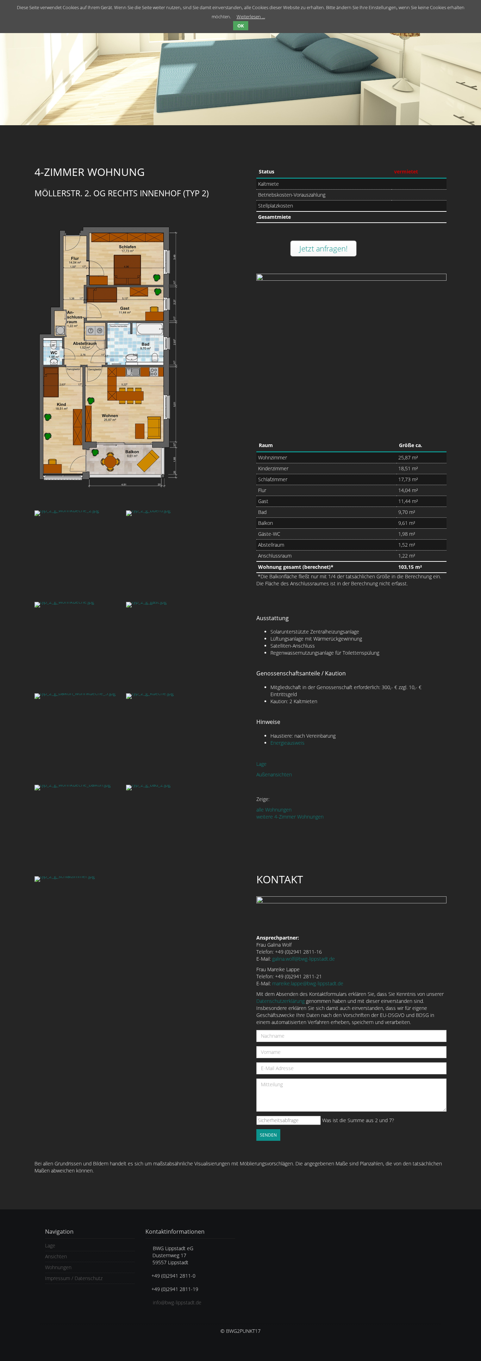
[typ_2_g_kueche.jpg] (168, 735)
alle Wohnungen (274, 809)
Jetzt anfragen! (323, 248)
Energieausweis (287, 742)
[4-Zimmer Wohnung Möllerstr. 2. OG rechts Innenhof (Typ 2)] (130, 352)
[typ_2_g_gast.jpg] (168, 644)
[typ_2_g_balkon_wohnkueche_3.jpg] (77, 735)
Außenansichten (274, 774)
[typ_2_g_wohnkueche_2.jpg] (77, 552)
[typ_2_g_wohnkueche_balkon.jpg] (77, 827)
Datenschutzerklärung (280, 1001)
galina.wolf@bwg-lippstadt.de (303, 958)
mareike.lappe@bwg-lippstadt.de (307, 983)
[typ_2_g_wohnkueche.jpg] (77, 644)
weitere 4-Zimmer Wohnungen (290, 816)
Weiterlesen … (251, 16)
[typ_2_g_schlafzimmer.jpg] (77, 918)
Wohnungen (58, 1267)
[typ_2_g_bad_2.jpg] (168, 827)
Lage (261, 764)
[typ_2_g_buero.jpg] (168, 552)
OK (240, 26)
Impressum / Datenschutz (73, 1278)
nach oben (463, 1340)
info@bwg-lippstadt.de (177, 1302)
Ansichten (56, 1256)
